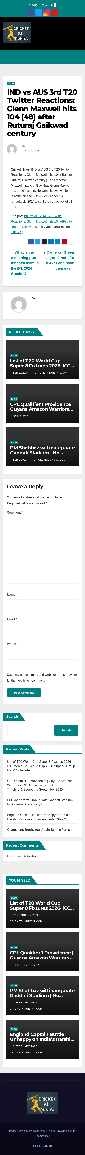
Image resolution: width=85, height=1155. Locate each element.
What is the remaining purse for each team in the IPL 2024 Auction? (25, 263)
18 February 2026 (26, 915)
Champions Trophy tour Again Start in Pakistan (40, 829)
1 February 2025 (25, 1002)
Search (12, 717)
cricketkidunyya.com (50, 372)
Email (12, 619)
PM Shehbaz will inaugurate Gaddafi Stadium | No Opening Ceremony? (42, 452)
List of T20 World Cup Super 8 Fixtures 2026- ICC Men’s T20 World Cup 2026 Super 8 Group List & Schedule (41, 766)
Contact (47, 1145)
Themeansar (42, 1135)
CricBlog (17, 232)
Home (36, 1145)
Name (12, 594)
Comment (15, 512)
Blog (11, 83)
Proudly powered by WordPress (27, 1130)
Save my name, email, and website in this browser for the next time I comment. (42, 677)
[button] (62, 57)
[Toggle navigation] (78, 57)
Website (12, 644)
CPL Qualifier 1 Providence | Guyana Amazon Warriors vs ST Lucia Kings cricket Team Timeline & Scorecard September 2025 (40, 785)
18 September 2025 (27, 965)
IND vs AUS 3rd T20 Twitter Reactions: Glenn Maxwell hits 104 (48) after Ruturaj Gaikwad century (42, 221)
